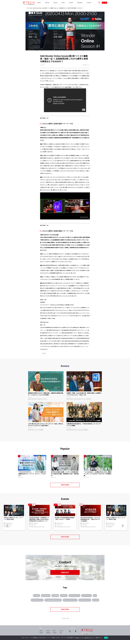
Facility (71, 2)
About (39, 2)
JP (103, 2)
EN (105, 2)
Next (122, 525)
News (63, 2)
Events (55, 2)
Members (79, 2)
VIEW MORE (65, 485)
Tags (61, 632)
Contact (89, 2)
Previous (7, 525)
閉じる (106, 637)
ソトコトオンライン (44, 349)
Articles (47, 2)
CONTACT (65, 572)
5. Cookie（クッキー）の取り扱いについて (83, 637)
